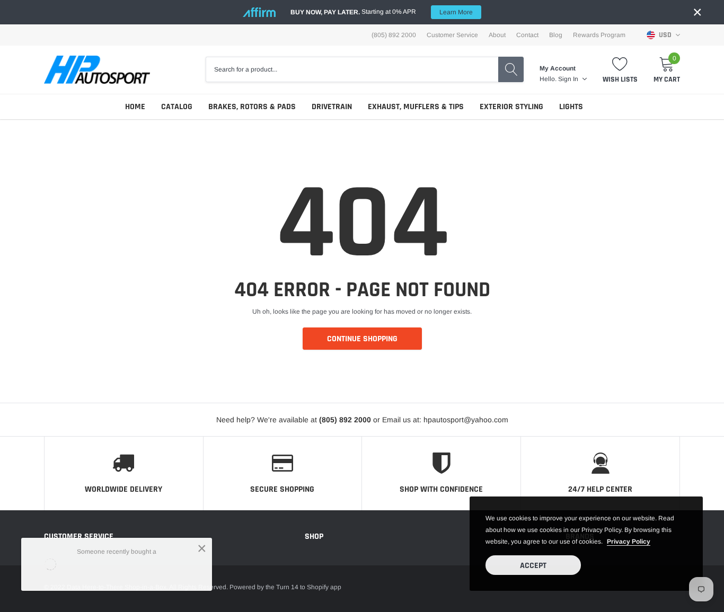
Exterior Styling (511, 106)
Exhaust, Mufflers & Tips (416, 106)
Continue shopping (362, 338)
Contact (527, 35)
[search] (511, 69)
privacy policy (628, 541)
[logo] (97, 70)
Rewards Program (599, 35)
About (497, 35)
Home (135, 106)
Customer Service (452, 35)
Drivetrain (332, 106)
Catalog (176, 106)
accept (533, 565)
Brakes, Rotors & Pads (252, 106)
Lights (571, 106)
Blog (555, 35)
